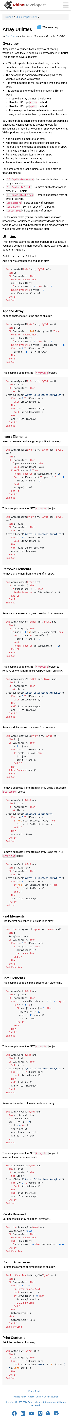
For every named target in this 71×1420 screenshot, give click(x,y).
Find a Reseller (35, 1391)
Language (53, 1397)
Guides (9, 17)
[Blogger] (48, 1413)
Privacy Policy (20, 1397)
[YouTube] (31, 1413)
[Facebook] (14, 1413)
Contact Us (41, 1397)
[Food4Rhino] (56, 1413)
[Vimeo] (40, 1413)
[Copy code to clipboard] (64, 269)
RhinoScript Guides (26, 17)
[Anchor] (21, 43)
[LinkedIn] (23, 1413)
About (31, 1397)
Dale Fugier (11, 36)
